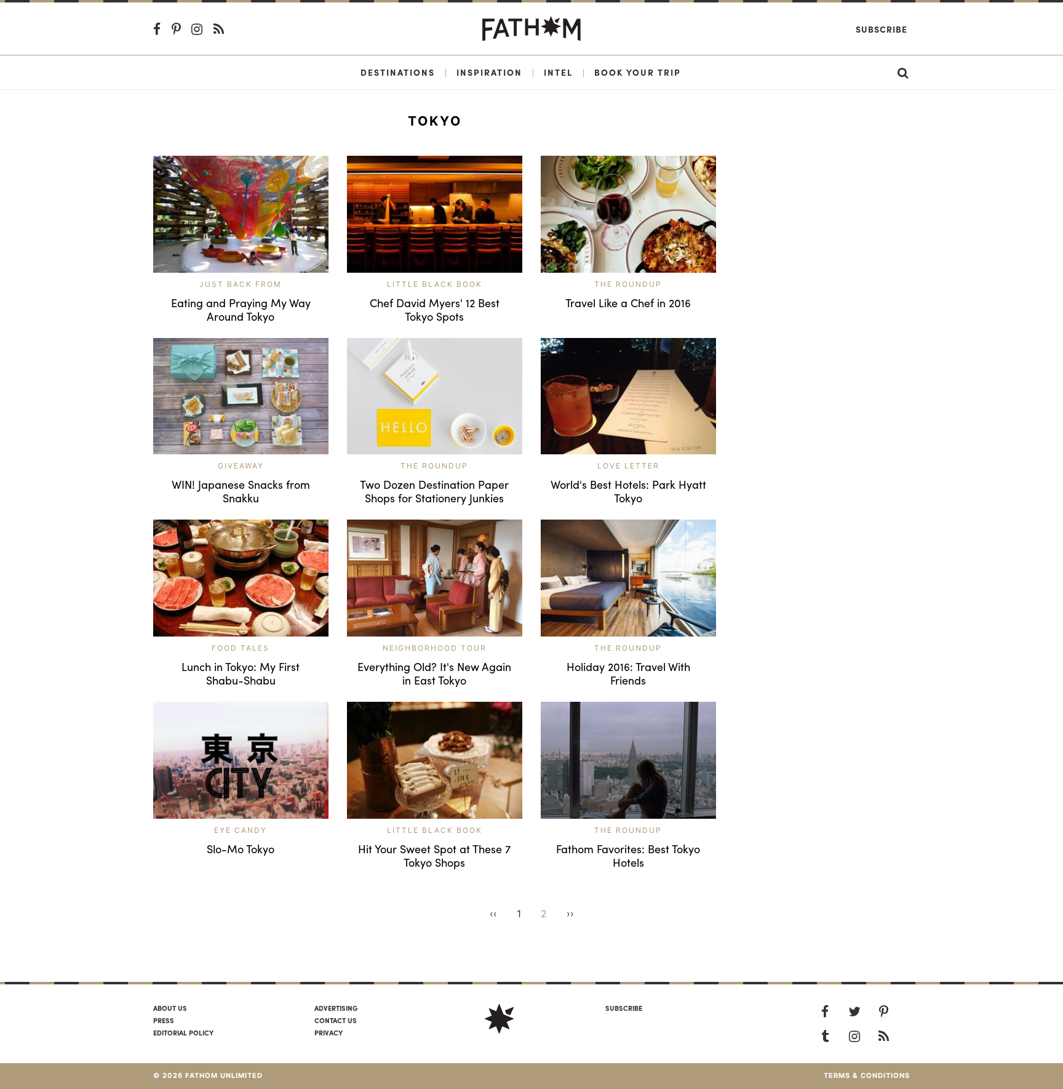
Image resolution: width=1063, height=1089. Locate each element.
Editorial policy (183, 1032)
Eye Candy (240, 830)
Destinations (397, 72)
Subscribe (881, 29)
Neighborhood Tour (435, 648)
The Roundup (628, 284)
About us (170, 1008)
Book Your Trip (637, 72)
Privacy (328, 1032)
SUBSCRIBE (623, 1008)
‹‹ (493, 913)
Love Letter (628, 465)
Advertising (335, 1008)
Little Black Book (434, 284)
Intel (558, 72)
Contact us (335, 1020)
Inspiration (489, 72)
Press (163, 1020)
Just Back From (240, 284)
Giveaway (241, 465)
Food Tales (240, 648)
